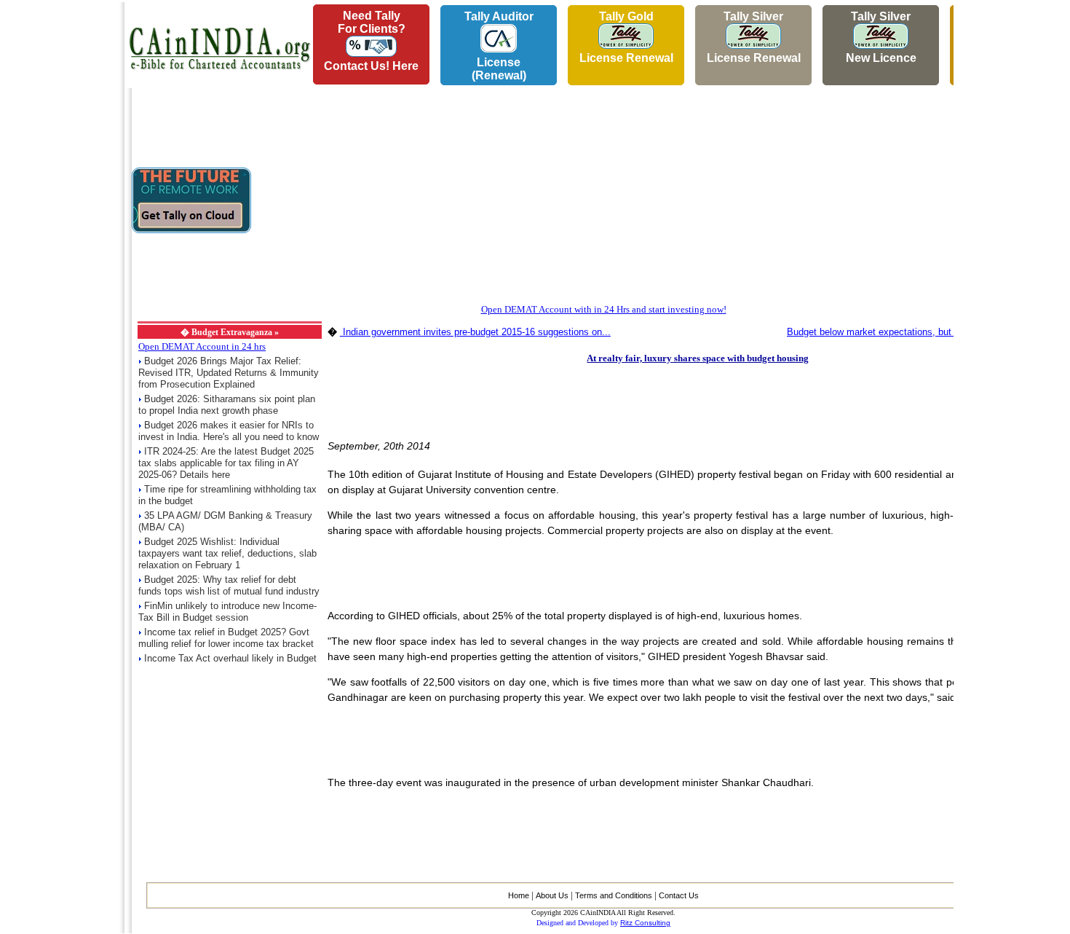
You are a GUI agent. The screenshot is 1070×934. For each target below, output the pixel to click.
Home (518, 895)
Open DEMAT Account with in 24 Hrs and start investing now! (603, 309)
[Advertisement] (59, 219)
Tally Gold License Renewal (626, 37)
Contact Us (679, 895)
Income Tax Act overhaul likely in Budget (230, 658)
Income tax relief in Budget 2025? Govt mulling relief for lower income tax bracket (226, 638)
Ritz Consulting (645, 923)
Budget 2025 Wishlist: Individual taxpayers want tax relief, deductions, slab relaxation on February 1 (227, 553)
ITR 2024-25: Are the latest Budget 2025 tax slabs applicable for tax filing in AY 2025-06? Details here (226, 463)
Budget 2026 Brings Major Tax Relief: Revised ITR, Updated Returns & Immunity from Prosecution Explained (228, 373)
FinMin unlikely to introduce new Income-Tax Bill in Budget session (227, 611)
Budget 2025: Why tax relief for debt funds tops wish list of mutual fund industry (229, 585)
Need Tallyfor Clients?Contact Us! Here (371, 40)
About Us (552, 895)
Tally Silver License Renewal (754, 37)
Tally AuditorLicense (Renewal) (499, 46)
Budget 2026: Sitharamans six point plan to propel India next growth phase (226, 404)
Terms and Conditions (613, 895)
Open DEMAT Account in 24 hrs (202, 346)
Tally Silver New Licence (881, 37)
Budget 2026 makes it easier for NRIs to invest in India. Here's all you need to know (228, 431)
